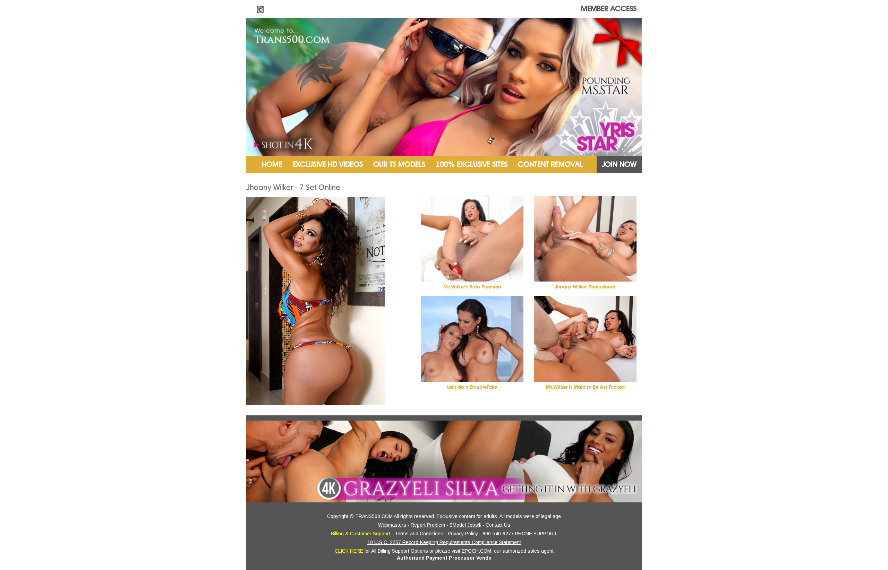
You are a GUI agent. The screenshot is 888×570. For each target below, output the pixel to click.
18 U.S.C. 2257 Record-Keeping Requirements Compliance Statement (444, 542)
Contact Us (498, 525)
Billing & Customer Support (360, 533)
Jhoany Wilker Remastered (585, 287)
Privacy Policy (463, 533)
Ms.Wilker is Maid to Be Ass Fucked (585, 387)
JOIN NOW (619, 164)
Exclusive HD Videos (327, 164)
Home (272, 164)
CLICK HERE (349, 551)
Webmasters (392, 525)
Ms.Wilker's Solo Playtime (472, 287)
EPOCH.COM (476, 551)
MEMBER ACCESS (609, 9)
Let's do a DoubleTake (472, 387)
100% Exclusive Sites (471, 164)
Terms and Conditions (419, 533)
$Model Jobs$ (465, 525)
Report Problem (428, 525)
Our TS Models (399, 164)
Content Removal (550, 164)
